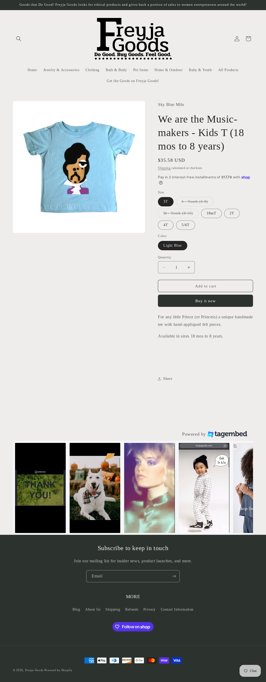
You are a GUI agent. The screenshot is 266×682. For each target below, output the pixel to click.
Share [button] (167, 379)
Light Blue (172, 245)
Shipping (164, 168)
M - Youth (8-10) (180, 214)
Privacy (149, 609)
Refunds (131, 609)
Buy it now (205, 301)
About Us (93, 609)
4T (165, 225)
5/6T (186, 225)
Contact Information (177, 609)
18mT (211, 213)
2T (232, 213)
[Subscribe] (173, 576)
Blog (76, 609)
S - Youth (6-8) (198, 202)
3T (165, 202)
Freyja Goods (34, 670)
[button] (18, 38)
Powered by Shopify (58, 670)
